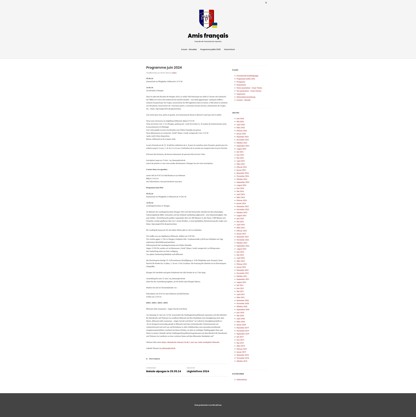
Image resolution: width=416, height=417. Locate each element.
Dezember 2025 (243, 136)
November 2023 (243, 209)
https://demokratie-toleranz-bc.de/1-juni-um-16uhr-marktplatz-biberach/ (191, 342)
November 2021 (243, 273)
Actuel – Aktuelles (189, 49)
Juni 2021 (240, 288)
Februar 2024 (242, 200)
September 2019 (243, 334)
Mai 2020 (240, 315)
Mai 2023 (240, 221)
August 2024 (241, 185)
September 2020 (243, 309)
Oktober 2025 (242, 143)
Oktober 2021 (242, 276)
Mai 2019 (240, 343)
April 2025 (241, 161)
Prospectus (241, 82)
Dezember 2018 (243, 355)
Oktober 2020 (242, 306)
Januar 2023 (241, 233)
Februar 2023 (242, 230)
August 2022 (241, 249)
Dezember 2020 (243, 300)
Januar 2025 (241, 170)
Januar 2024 (241, 203)
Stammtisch (229, 49)
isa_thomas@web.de (167, 348)
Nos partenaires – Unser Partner (249, 91)
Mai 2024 (240, 191)
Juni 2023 (240, 218)
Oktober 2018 (242, 361)
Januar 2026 (241, 133)
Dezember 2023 (243, 206)
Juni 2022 (240, 252)
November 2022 (243, 240)
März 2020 (241, 321)
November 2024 (243, 176)
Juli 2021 (240, 285)
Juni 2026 (240, 118)
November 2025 (243, 139)
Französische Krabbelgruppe (247, 75)
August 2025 (241, 149)
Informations (154, 359)
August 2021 (241, 282)
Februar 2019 (242, 349)
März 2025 (241, 164)
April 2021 (241, 294)
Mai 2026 (240, 121)
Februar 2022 (242, 264)
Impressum (241, 94)
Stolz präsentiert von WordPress (208, 405)
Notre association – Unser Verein (249, 88)
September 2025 (243, 146)
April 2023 (241, 224)
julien (174, 73)
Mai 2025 (240, 158)
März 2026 (241, 127)
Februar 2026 (242, 130)
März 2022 (241, 261)
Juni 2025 (240, 155)
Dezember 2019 (243, 327)
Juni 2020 (240, 312)
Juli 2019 (240, 337)
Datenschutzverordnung (246, 97)
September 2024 (243, 182)
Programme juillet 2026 (210, 49)
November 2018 (243, 358)
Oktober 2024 (242, 179)
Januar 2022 (241, 267)
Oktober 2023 (242, 212)
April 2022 (241, 258)
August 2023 (241, 215)
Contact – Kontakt (243, 100)
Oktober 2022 (242, 243)
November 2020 (243, 303)
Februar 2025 (242, 167)
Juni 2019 (240, 340)
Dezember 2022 (243, 237)
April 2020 (241, 318)
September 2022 (243, 246)
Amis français (208, 36)
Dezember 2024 (243, 173)
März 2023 (241, 227)
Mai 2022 (240, 255)
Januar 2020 (241, 324)
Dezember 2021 (243, 270)
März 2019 (241, 346)
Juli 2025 (240, 152)
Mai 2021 (240, 291)
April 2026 (241, 124)
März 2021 (241, 297)
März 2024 (241, 197)
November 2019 (243, 331)
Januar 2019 (241, 352)
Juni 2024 (240, 188)
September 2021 (243, 279)
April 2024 (241, 194)
